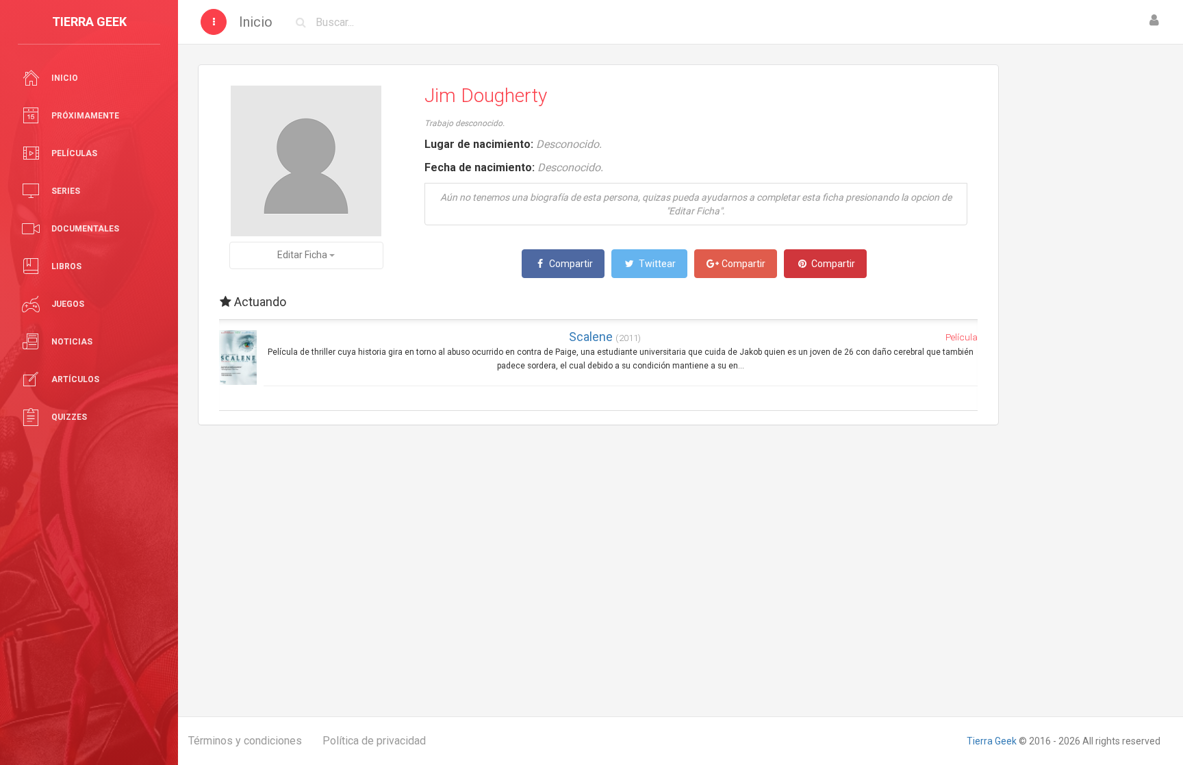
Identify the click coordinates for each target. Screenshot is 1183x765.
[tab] (598, 302)
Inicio (255, 22)
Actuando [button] (258, 301)
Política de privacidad (374, 740)
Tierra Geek (992, 741)
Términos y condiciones (245, 740)
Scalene (605, 336)
